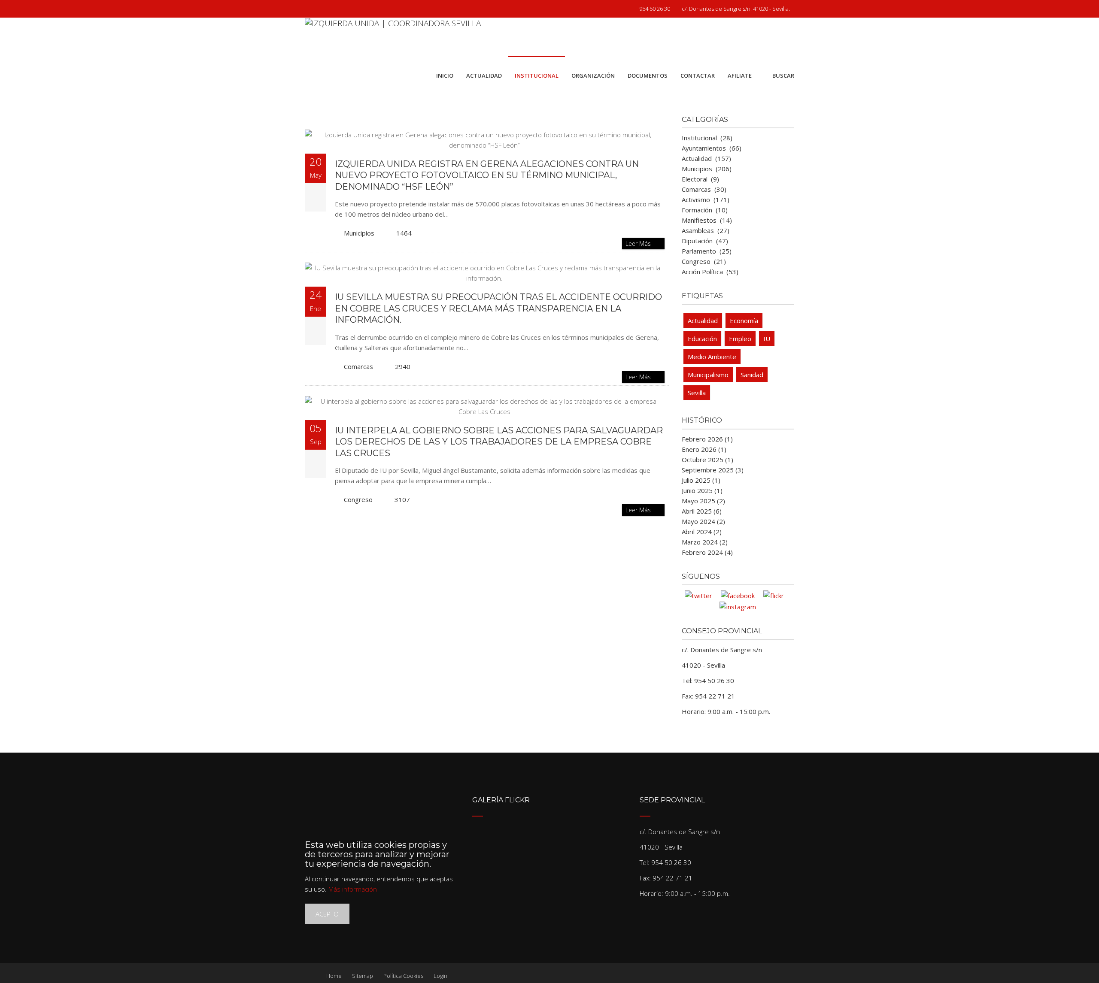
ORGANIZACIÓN (593, 75)
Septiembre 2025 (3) (713, 470)
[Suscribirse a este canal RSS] (662, 121)
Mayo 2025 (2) (703, 500)
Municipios (359, 233)
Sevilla (697, 392)
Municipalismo (708, 374)
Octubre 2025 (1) (707, 459)
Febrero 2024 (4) (707, 552)
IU (766, 338)
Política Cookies (403, 976)
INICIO (444, 75)
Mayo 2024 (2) (703, 521)
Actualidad (703, 320)
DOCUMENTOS (648, 75)
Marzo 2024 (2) (705, 542)
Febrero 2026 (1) (707, 439)
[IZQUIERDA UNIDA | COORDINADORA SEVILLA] (392, 37)
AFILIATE (740, 75)
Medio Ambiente (712, 356)
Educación (702, 338)
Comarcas (358, 366)
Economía (744, 320)
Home (334, 976)
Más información (352, 889)
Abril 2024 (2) (702, 531)
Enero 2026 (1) (704, 449)
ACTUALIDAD (484, 75)
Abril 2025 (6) (702, 511)
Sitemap (362, 976)
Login (440, 976)
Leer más (639, 243)
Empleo (740, 338)
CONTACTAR (697, 75)
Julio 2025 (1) (701, 480)
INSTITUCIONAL (537, 75)
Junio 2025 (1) (702, 490)
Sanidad (752, 374)
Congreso (358, 499)
